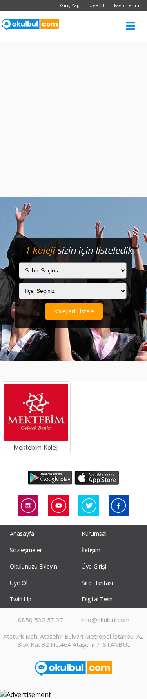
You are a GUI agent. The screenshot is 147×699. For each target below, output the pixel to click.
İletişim (91, 550)
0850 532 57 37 (40, 620)
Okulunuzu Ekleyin (33, 566)
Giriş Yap (70, 5)
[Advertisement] (73, 119)
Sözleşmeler (26, 550)
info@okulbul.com (105, 620)
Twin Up (20, 599)
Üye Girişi (94, 566)
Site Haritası (97, 583)
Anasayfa (22, 533)
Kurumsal (94, 533)
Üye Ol (96, 5)
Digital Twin (97, 599)
